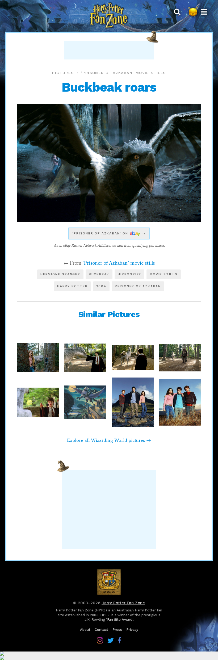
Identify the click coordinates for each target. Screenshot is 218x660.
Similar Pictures (109, 314)
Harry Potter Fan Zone (123, 603)
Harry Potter (72, 286)
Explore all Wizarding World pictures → (109, 440)
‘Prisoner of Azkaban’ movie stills (123, 73)
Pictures (63, 73)
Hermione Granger (60, 274)
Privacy (132, 630)
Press (117, 630)
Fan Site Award (119, 620)
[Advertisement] (109, 50)
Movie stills (164, 274)
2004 (101, 286)
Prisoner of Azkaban (138, 286)
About (85, 630)
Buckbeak (99, 274)
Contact (101, 630)
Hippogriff (129, 274)
